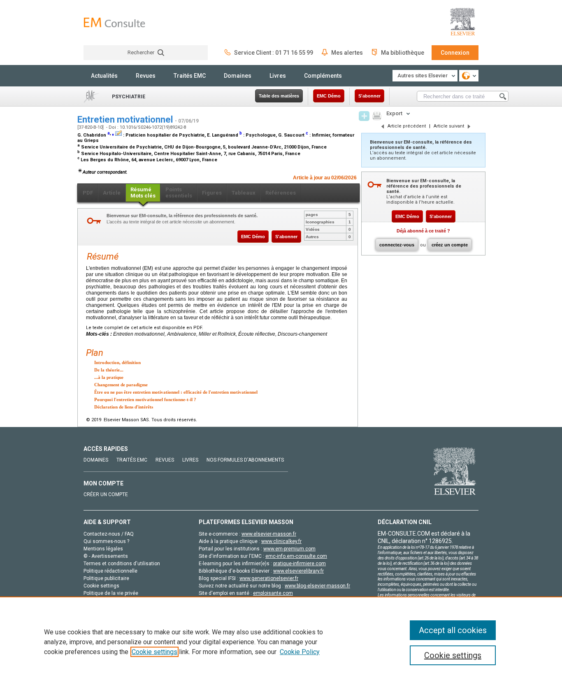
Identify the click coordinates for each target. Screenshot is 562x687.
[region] (281, 641)
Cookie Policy (300, 652)
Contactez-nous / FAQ (109, 534)
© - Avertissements (106, 556)
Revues (146, 75)
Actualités (104, 75)
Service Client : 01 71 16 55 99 (273, 52)
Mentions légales (103, 549)
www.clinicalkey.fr (281, 541)
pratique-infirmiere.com (299, 563)
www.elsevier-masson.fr (269, 534)
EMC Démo (329, 95)
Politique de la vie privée (111, 593)
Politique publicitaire (106, 578)
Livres (277, 75)
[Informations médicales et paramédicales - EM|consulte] (114, 22)
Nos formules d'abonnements (245, 460)
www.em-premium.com (289, 549)
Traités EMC (190, 75)
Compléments (323, 75)
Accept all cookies (453, 630)
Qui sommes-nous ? (106, 541)
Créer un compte (106, 494)
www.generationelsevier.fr (268, 578)
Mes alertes (347, 52)
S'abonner (369, 95)
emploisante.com (273, 593)
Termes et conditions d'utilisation (122, 563)
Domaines (237, 75)
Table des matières (279, 95)
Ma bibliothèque (402, 52)
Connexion (455, 52)
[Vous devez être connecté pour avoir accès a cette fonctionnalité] (364, 116)
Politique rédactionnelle (110, 571)
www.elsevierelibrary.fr (298, 571)
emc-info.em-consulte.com (296, 556)
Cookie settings (154, 652)
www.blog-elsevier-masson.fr (317, 586)
